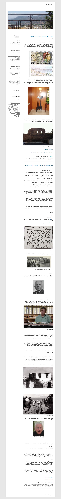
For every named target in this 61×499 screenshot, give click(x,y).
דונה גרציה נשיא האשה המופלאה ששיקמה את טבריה (41, 36)
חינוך (17, 108)
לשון (17, 109)
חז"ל (19, 108)
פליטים (48, 485)
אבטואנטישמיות (35, 484)
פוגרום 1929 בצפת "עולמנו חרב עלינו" (14, 73)
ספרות (19, 111)
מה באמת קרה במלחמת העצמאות (15, 74)
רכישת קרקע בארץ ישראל (49, 477)
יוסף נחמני (48, 486)
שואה (16, 113)
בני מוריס (33, 485)
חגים (9, 107)
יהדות (12, 108)
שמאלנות (18, 114)
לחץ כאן (50, 156)
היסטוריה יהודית (27, 158)
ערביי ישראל (10, 111)
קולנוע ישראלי (45, 485)
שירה (11, 113)
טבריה (44, 159)
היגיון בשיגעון (49, 4)
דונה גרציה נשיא (48, 159)
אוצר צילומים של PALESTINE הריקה (15, 59)
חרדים (16, 108)
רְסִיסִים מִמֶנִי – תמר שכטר (16, 90)
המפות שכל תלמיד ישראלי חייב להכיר (15, 58)
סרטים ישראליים (51, 485)
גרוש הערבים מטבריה (28, 485)
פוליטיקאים (16, 112)
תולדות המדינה (16, 115)
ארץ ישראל (30, 158)
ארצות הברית (9, 105)
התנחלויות (14, 107)
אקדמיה (18, 105)
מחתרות (10, 109)
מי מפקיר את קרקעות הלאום (49, 479)
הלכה (19, 107)
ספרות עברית (15, 111)
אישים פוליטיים (15, 104)
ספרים (13, 111)
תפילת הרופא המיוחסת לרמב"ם (40, 486)
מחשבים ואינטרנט (13, 109)
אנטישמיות (9, 104)
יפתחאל (46, 486)
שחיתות (13, 113)
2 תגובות (52, 38)
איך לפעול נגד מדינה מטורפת (16, 42)
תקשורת (17, 116)
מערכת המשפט (11, 110)
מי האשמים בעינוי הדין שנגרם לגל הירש (14, 72)
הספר (17, 107)
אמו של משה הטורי (36, 485)
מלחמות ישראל (17, 110)
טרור (14, 108)
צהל (10, 112)
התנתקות (11, 107)
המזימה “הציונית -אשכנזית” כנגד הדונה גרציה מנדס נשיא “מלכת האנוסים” (41, 152)
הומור (16, 106)
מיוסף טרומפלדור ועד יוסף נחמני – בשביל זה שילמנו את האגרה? (39, 165)
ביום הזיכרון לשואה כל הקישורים (15, 84)
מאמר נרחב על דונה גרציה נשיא (47, 149)
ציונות (18, 113)
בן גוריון (18, 106)
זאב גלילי (49, 158)
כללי (19, 109)
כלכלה (9, 108)
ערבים (19, 112)
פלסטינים (13, 112)
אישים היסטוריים (35, 158)
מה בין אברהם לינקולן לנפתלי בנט (15, 80)
